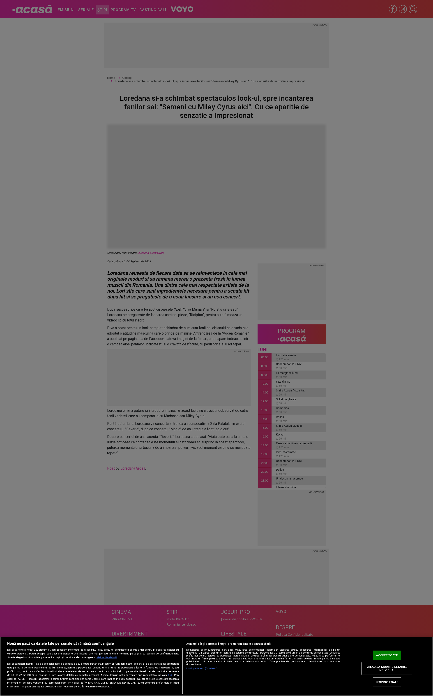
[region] (216, 666)
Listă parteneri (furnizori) (201, 668)
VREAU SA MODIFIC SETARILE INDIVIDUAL (386, 668)
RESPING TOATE (386, 682)
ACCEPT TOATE (387, 655)
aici (170, 675)
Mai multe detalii (107, 657)
